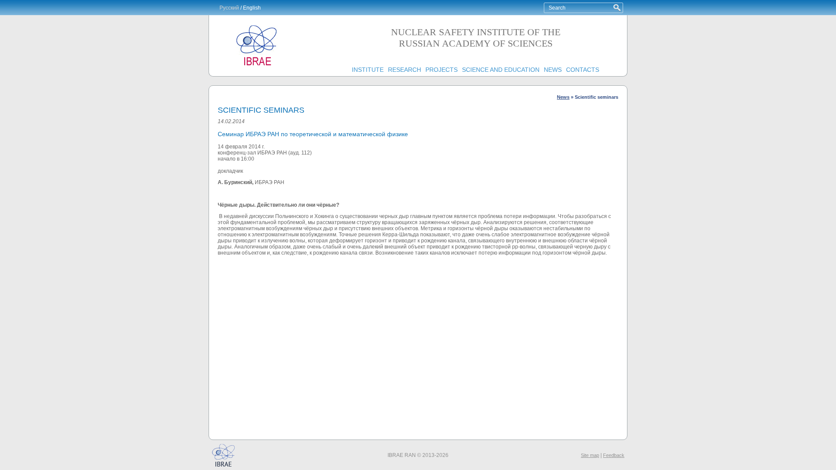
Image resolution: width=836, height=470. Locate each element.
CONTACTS (582, 69)
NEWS (553, 69)
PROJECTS (441, 69)
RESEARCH (404, 69)
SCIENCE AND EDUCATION (500, 69)
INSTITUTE (368, 69)
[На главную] (257, 66)
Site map (590, 455)
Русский (229, 8)
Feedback (613, 455)
